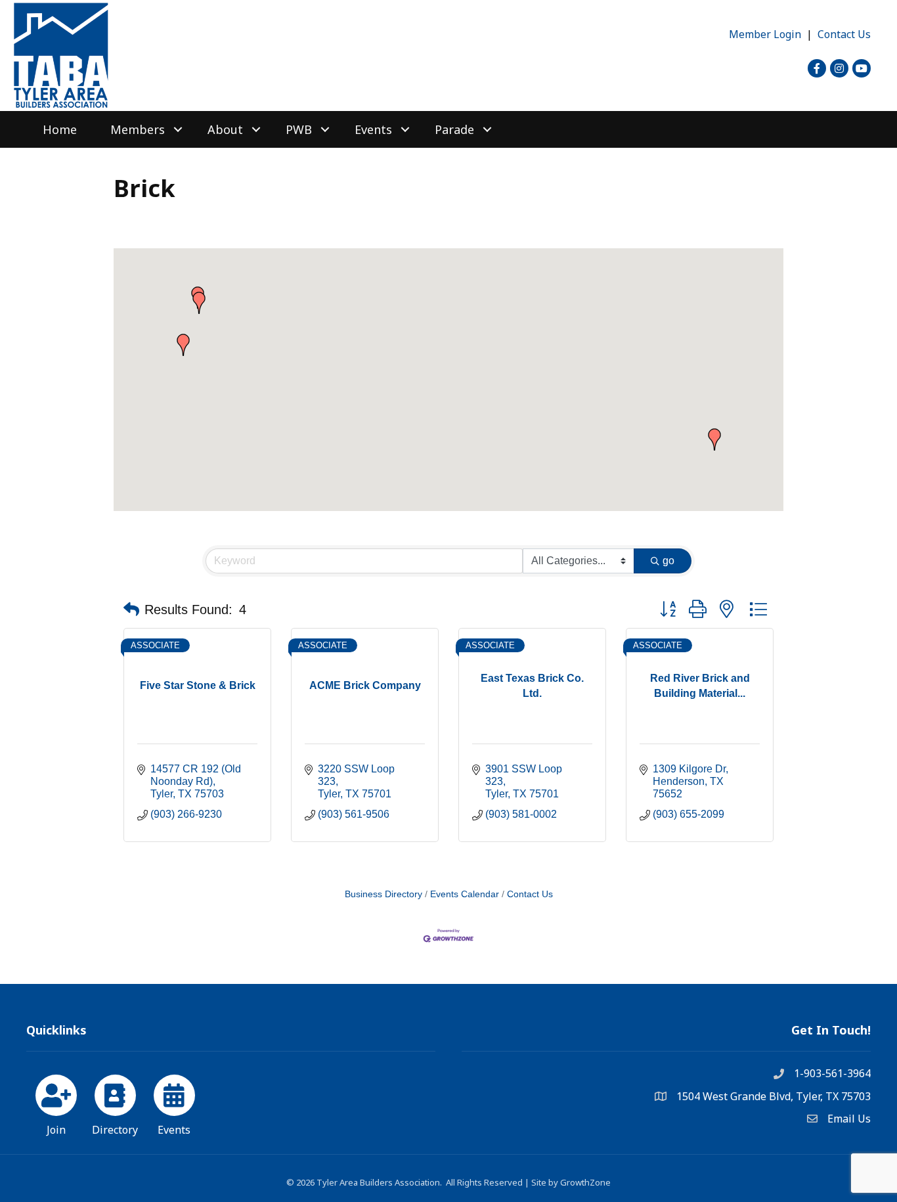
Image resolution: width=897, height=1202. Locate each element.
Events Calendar (464, 894)
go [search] (668, 560)
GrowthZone (585, 1182)
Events (373, 129)
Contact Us (844, 34)
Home (60, 129)
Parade (454, 129)
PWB (299, 129)
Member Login (765, 34)
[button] (199, 303)
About (225, 129)
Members (137, 129)
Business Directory (383, 894)
